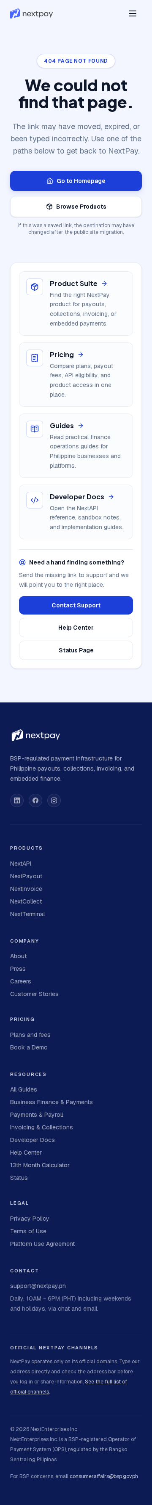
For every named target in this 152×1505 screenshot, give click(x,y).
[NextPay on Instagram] (54, 800)
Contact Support (76, 605)
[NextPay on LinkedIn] (17, 800)
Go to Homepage (81, 181)
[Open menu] (132, 13)
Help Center (76, 627)
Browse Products (81, 206)
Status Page (76, 650)
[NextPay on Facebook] (35, 800)
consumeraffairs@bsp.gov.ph (104, 1476)
